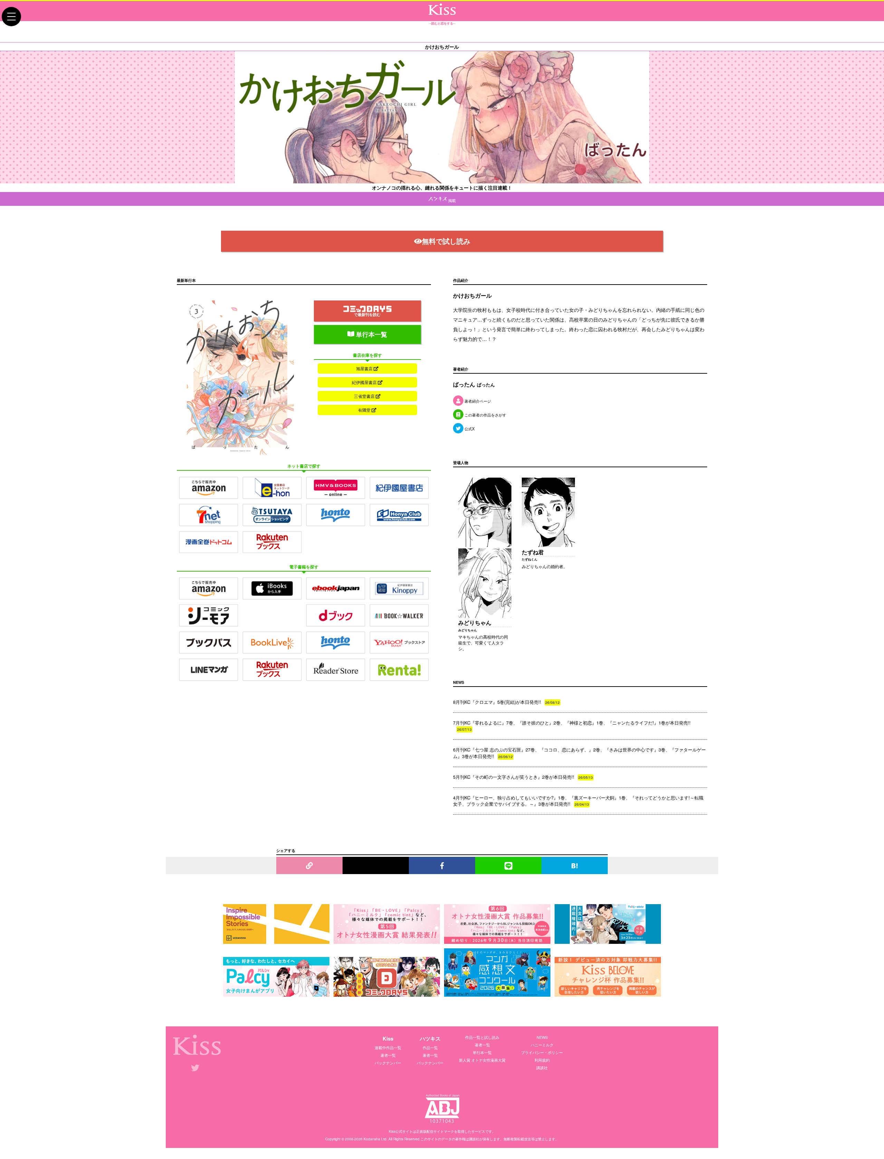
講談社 (542, 1067)
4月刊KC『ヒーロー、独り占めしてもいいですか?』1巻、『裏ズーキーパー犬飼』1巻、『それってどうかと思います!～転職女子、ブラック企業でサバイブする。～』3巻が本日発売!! (578, 800)
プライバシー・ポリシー (542, 1052)
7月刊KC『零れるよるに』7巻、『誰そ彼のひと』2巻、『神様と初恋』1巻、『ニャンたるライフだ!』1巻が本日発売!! (572, 725)
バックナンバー (388, 1062)
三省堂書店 (365, 396)
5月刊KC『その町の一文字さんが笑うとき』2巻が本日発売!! (523, 777)
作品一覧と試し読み (482, 1037)
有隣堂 (365, 410)
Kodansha (372, 1139)
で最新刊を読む (367, 314)
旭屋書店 (365, 368)
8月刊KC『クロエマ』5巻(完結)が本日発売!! (506, 702)
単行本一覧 (370, 334)
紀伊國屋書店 (365, 382)
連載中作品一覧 (388, 1047)
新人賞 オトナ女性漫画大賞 (482, 1060)
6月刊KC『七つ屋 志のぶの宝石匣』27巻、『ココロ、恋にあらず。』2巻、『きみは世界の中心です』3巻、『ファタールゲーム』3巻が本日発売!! (579, 752)
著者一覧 (388, 1055)
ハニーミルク (542, 1044)
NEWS (542, 1037)
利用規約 (542, 1060)
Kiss (388, 1038)
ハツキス (430, 1038)
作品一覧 (430, 1047)
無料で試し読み (446, 241)
